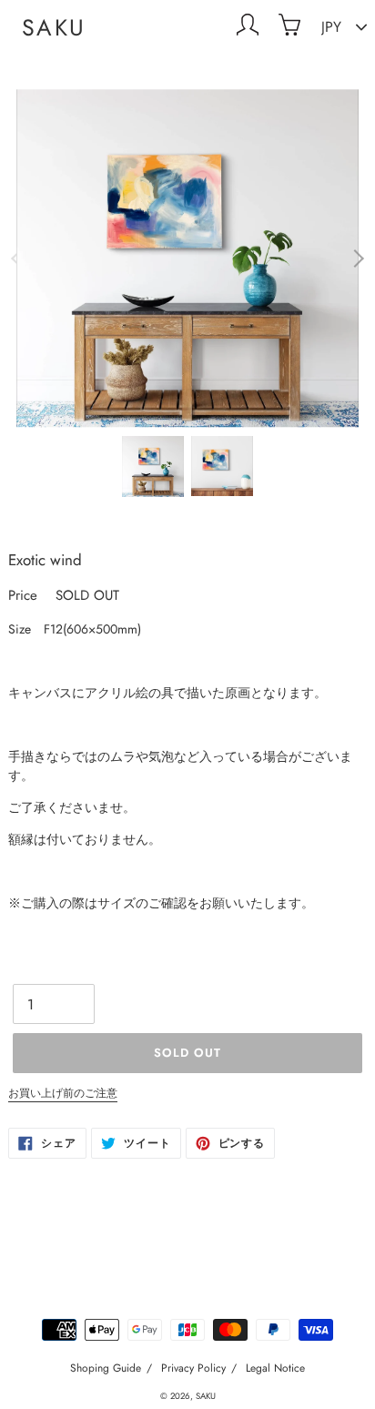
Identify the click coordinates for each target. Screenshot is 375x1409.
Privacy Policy (193, 1368)
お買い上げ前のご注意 (62, 1092)
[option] (187, 258)
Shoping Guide (105, 1368)
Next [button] (355, 258)
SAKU (54, 27)
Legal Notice (275, 1368)
